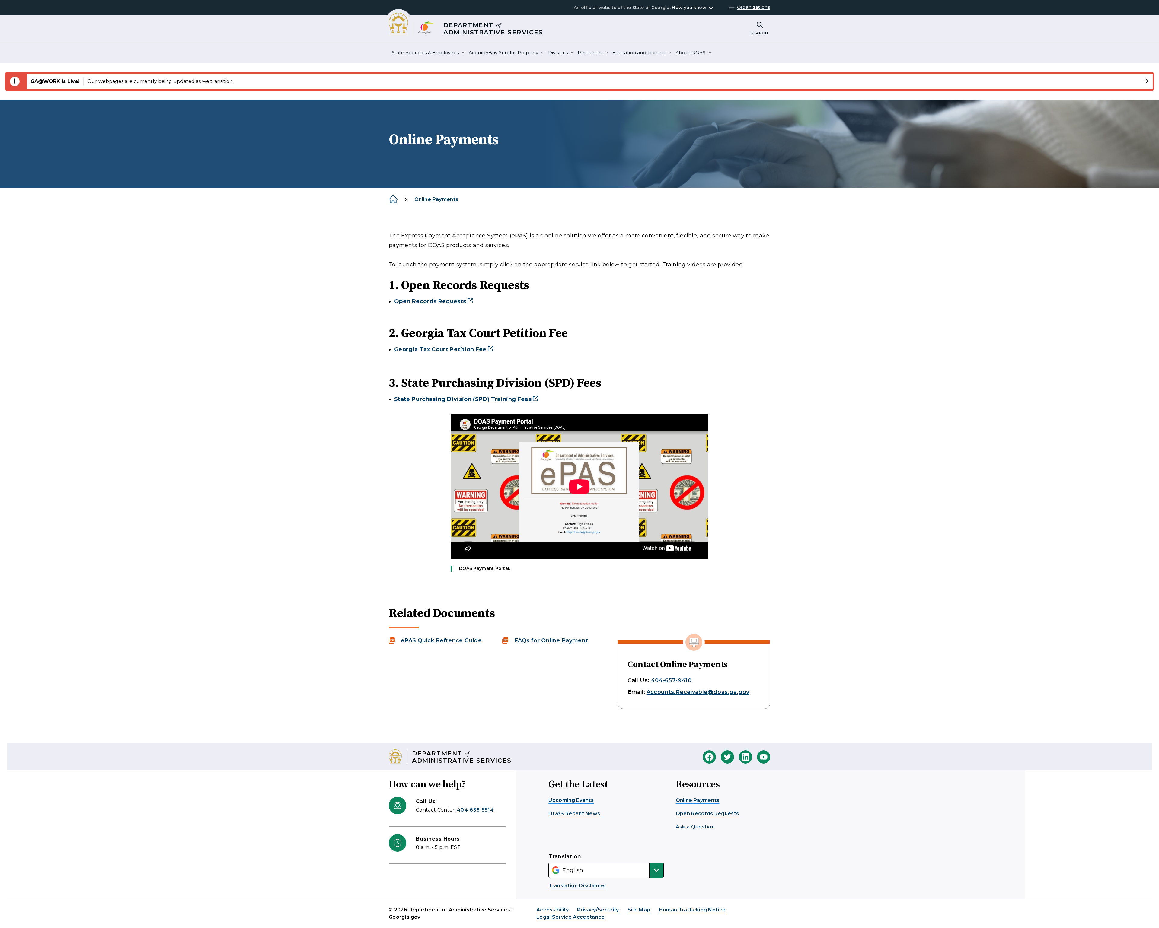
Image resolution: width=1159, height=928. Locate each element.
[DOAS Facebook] (709, 757)
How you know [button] (689, 7)
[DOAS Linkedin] (745, 757)
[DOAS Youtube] (763, 757)
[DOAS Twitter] (727, 757)
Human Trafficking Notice (692, 910)
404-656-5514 (475, 810)
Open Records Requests (707, 813)
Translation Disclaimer (577, 885)
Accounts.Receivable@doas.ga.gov (698, 692)
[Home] (393, 199)
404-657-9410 (671, 680)
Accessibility (553, 910)
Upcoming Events (571, 800)
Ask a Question (695, 827)
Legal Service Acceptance (570, 917)
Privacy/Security (598, 910)
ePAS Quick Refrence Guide (441, 640)
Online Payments (436, 199)
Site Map (638, 910)
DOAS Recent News (574, 813)
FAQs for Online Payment (551, 640)
